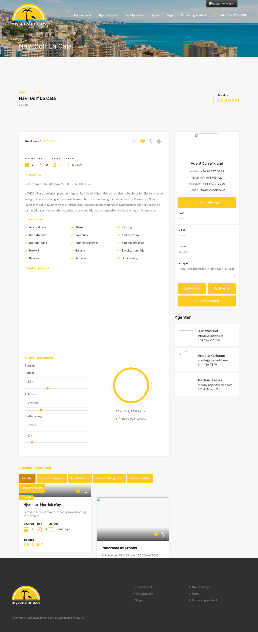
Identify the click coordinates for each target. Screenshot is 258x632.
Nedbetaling (33, 416)
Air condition (37, 227)
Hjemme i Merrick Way (42, 504)
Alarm (79, 227)
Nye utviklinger (108, 15)
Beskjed (183, 263)
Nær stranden (38, 235)
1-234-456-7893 (209, 389)
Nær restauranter (86, 243)
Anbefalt (27, 478)
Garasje (80, 250)
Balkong (127, 227)
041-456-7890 (207, 364)
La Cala (36, 92)
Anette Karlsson (211, 356)
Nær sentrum (130, 235)
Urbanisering (130, 258)
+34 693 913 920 (232, 15)
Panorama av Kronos (119, 548)
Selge (169, 15)
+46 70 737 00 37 (212, 171)
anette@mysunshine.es (213, 360)
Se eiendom (55, 497)
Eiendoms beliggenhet (109, 478)
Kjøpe (155, 15)
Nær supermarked (133, 243)
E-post (182, 229)
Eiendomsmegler (32, 488)
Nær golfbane (38, 243)
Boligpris (31, 394)
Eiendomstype (80, 478)
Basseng (34, 258)
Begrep (30, 365)
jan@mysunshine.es (212, 190)
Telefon (182, 246)
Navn (181, 212)
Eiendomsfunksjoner (51, 478)
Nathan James (210, 380)
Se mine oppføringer (207, 202)
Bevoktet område (133, 250)
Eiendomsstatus (140, 478)
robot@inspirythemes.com (215, 385)
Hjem (22, 92)
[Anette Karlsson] (186, 366)
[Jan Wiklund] (186, 341)
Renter (29, 372)
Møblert (34, 250)
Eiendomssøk (82, 15)
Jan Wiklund (208, 331)
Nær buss (81, 235)
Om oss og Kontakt (193, 15)
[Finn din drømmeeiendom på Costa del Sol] (29, 25)
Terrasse (81, 258)
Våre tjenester (134, 15)
